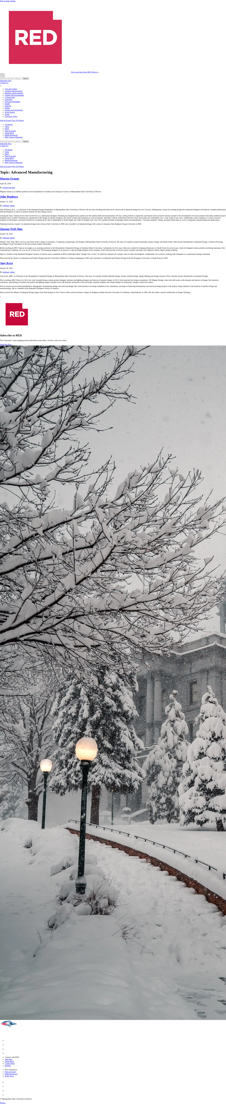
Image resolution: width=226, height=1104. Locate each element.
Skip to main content (7, 1)
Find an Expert (5, 120)
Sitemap (8, 1066)
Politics (7, 108)
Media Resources (11, 135)
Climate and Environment (14, 95)
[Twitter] (6, 1053)
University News (11, 116)
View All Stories (18, 120)
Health (7, 104)
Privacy (3, 1103)
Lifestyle (8, 106)
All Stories (9, 124)
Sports (7, 114)
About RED (9, 133)
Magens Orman (9, 178)
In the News (9, 1076)
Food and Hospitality (12, 102)
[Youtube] (6, 1049)
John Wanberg (9, 196)
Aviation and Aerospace (13, 91)
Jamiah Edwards (9, 188)
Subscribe (8, 1059)
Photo (7, 129)
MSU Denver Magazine (14, 137)
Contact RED (10, 1064)
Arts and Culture (11, 89)
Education (8, 100)
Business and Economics (14, 93)
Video (7, 127)
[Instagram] (6, 1045)
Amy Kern (6, 263)
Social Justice (10, 112)
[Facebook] (6, 1040)
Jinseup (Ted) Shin (11, 229)
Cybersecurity (10, 97)
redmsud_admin (9, 206)
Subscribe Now (6, 81)
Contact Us (4, 83)
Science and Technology (14, 110)
